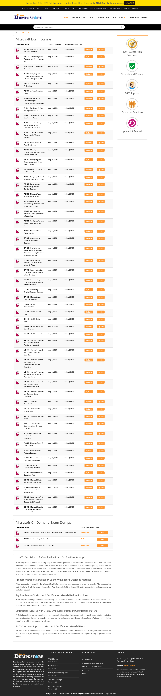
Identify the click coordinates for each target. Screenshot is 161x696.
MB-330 (34, 363)
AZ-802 (37, 539)
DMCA (84, 674)
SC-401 (32, 489)
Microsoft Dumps (43, 8)
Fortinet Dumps (70, 8)
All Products (87, 659)
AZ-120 (34, 152)
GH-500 (33, 327)
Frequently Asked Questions (92, 663)
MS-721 (33, 425)
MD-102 (30, 402)
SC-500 (33, 499)
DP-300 (32, 240)
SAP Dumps (57, 8)
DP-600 (32, 262)
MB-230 (34, 342)
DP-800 (33, 290)
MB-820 (34, 394)
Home (65, 17)
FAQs (91, 17)
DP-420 (33, 251)
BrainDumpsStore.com (81, 693)
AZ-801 (34, 223)
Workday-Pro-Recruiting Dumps (58, 673)
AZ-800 (33, 213)
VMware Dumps (102, 8)
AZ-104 (32, 143)
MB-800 (34, 384)
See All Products (131, 8)
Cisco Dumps (29, 8)
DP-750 (33, 282)
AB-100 (34, 50)
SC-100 (32, 466)
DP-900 (32, 298)
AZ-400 (32, 186)
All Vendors (78, 17)
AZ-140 (33, 162)
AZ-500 (32, 195)
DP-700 (33, 272)
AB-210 (34, 59)
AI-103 (33, 109)
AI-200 (34, 116)
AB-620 (33, 76)
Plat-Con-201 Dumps (55, 679)
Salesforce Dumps (86, 8)
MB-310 (34, 352)
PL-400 (32, 451)
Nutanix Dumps (116, 8)
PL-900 (32, 459)
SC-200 (33, 473)
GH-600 (39, 545)
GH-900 (34, 334)
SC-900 (33, 509)
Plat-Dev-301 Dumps (55, 686)
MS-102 (32, 410)
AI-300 (32, 125)
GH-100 (29, 305)
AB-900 (34, 100)
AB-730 (31, 84)
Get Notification (102, 533)
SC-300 (33, 481)
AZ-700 (34, 203)
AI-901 (33, 135)
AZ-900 (32, 232)
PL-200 (32, 435)
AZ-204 (34, 170)
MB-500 (34, 374)
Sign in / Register (139, 17)
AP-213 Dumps (53, 659)
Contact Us (103, 17)
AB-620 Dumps (53, 666)
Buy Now (100, 49)
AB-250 (50, 532)
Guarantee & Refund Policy (92, 667)
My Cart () (120, 17)
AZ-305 (34, 178)
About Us (85, 670)
